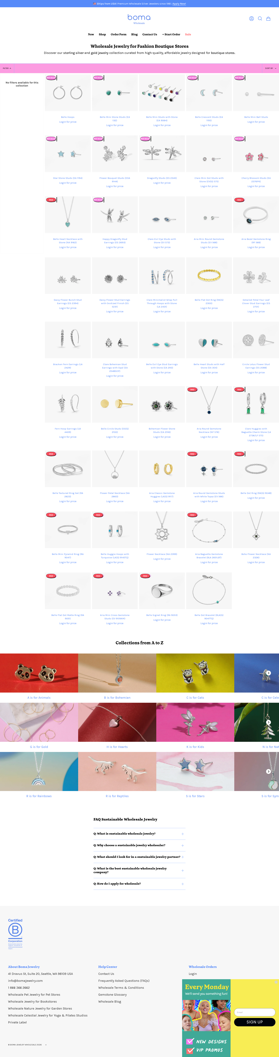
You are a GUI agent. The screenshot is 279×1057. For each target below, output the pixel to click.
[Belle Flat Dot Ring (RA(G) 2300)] (209, 275)
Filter (6, 68)
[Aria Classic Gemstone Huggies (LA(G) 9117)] (162, 468)
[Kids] (195, 722)
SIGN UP (255, 1022)
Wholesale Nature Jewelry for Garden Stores (40, 1008)
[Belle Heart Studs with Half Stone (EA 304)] (209, 340)
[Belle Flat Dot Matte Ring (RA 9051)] (68, 590)
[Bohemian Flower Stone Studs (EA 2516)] (162, 404)
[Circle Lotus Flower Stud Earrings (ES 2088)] (256, 340)
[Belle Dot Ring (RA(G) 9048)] (256, 468)
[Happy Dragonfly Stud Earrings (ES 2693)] (115, 214)
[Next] (268, 673)
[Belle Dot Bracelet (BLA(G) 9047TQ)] (209, 590)
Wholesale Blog (109, 1001)
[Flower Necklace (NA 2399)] (162, 529)
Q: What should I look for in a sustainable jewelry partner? (136, 857)
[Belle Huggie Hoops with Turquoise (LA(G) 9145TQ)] (115, 529)
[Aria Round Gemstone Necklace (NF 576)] (209, 404)
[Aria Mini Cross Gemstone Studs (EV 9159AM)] (115, 590)
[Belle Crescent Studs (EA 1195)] (209, 92)
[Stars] (195, 771)
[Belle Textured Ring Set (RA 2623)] (68, 468)
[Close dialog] (276, 982)
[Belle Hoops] (68, 92)
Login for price (67, 121)
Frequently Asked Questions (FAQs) (124, 981)
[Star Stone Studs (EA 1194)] (68, 153)
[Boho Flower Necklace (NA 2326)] (256, 529)
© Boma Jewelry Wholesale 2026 (25, 1045)
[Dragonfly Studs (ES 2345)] (162, 153)
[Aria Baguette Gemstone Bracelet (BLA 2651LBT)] (209, 529)
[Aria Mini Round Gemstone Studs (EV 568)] (209, 214)
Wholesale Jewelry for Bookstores (32, 1001)
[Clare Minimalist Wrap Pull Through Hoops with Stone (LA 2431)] (162, 275)
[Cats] (195, 673)
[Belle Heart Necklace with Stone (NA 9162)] (68, 214)
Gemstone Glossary (112, 994)
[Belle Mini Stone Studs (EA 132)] (115, 92)
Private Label (17, 1022)
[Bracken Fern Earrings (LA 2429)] (68, 340)
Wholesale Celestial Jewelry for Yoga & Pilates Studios (48, 1015)
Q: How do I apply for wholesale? (117, 883)
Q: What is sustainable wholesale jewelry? (124, 833)
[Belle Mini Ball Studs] (256, 92)
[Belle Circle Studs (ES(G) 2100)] (115, 404)
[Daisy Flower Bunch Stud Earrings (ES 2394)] (68, 275)
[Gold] (39, 722)
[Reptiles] (117, 771)
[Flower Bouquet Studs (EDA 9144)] (115, 153)
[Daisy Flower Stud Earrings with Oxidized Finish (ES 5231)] (115, 275)
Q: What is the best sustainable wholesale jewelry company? (130, 870)
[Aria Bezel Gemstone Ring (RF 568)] (256, 214)
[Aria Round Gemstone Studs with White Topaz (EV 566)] (209, 468)
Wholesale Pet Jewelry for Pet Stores (34, 994)
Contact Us (106, 974)
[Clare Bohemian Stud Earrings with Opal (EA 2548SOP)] (115, 340)
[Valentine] (117, 722)
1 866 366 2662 (19, 988)
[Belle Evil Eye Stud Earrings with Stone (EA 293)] (162, 340)
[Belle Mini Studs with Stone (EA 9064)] (162, 92)
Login (193, 974)
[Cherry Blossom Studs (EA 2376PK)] (256, 153)
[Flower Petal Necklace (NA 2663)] (115, 468)
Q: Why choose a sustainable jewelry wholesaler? (129, 845)
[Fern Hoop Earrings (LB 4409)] (68, 404)
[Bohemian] (117, 673)
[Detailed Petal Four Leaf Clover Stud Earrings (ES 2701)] (256, 275)
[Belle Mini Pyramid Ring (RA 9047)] (68, 529)
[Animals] (39, 673)
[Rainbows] (39, 771)
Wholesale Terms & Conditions (121, 988)
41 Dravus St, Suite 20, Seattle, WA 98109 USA (40, 974)
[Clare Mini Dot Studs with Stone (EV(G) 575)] (209, 153)
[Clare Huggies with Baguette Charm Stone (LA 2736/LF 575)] (256, 404)
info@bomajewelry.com (25, 981)
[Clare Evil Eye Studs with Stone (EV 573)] (162, 214)
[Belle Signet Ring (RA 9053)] (162, 590)
